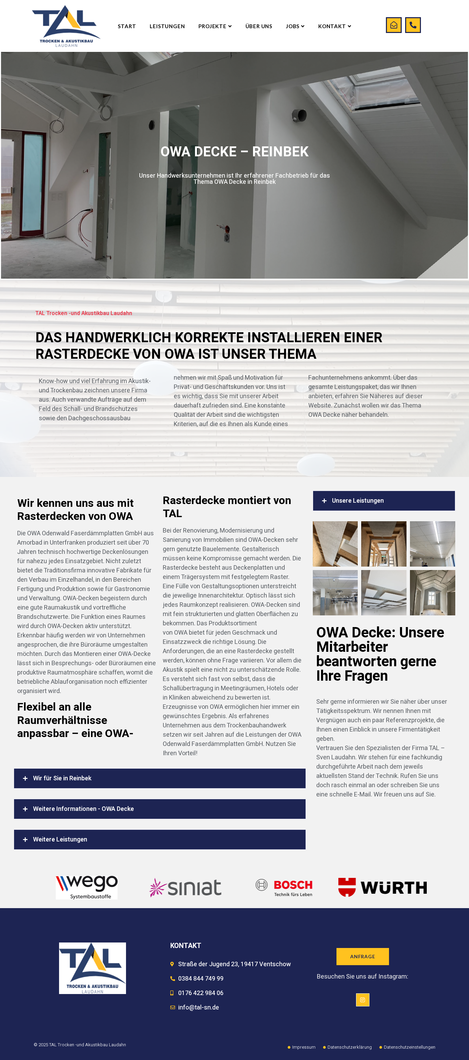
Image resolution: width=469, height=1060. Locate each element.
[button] (160, 778)
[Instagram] (362, 999)
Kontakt (332, 26)
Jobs (292, 26)
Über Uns (258, 26)
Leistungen (167, 26)
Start (127, 26)
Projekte (212, 26)
